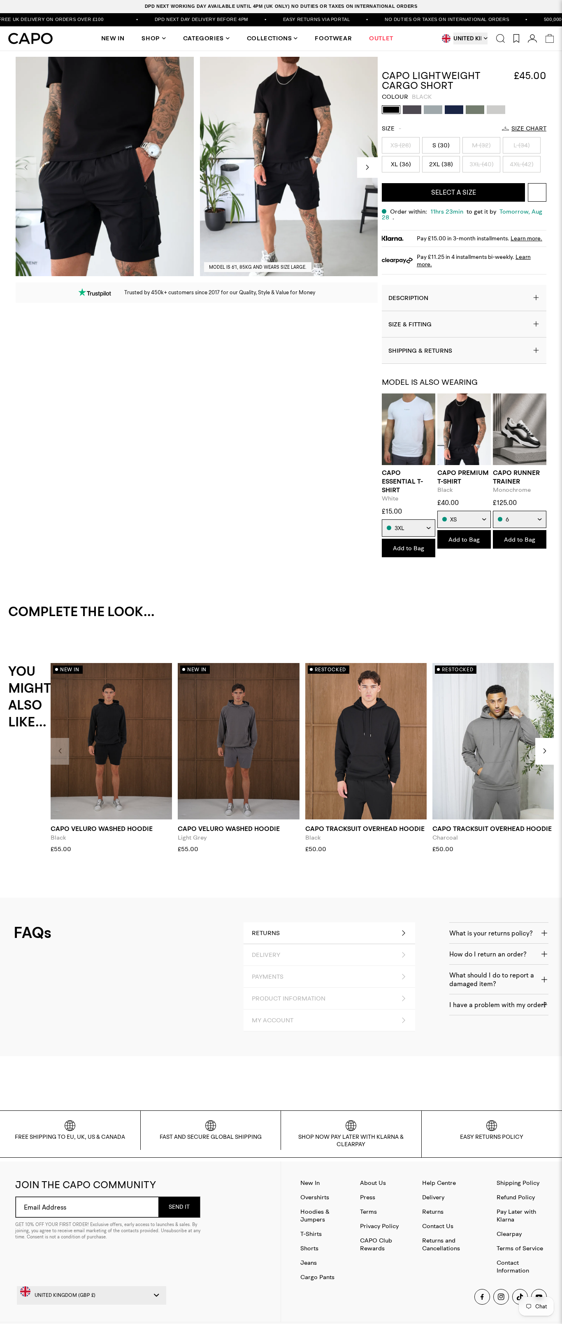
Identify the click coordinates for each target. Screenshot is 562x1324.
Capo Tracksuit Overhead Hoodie (365, 828)
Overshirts (314, 1197)
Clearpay (509, 1234)
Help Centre (439, 1183)
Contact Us (437, 1226)
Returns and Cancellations (441, 1244)
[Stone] (496, 109)
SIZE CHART (528, 128)
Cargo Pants (317, 1277)
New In (310, 1183)
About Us (373, 1183)
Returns (433, 1211)
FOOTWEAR (333, 38)
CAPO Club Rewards (376, 1244)
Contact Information (513, 1266)
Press (367, 1197)
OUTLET (381, 38)
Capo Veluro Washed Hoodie (102, 828)
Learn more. (526, 238)
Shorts (309, 1248)
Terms (368, 1211)
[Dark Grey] (412, 109)
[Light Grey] (433, 109)
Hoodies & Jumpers (315, 1215)
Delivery (433, 1197)
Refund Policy (516, 1197)
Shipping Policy (518, 1183)
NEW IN (113, 38)
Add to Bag (408, 548)
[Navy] (454, 109)
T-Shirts (311, 1234)
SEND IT (179, 1206)
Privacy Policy (379, 1226)
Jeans (308, 1262)
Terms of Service (520, 1248)
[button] (367, 167)
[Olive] (475, 109)
